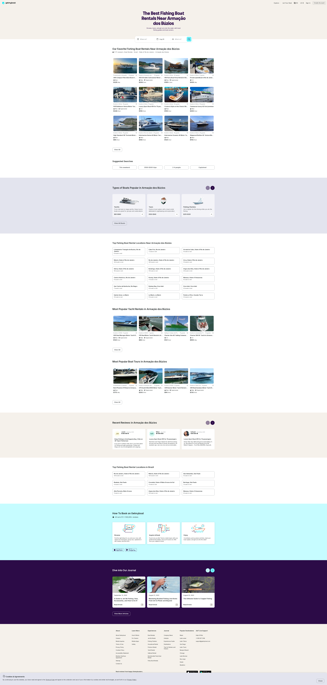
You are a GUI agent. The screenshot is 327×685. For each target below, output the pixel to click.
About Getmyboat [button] (121, 635)
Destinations (167, 644)
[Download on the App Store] (118, 550)
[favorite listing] (136, 75)
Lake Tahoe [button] (183, 641)
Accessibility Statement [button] (122, 653)
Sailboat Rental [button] (152, 653)
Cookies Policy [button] (120, 650)
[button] (287, 3)
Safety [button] (133, 644)
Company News (168, 635)
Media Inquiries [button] (120, 641)
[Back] (208, 188)
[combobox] (145, 39)
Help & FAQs (199, 635)
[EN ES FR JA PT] (296, 3)
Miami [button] (181, 635)
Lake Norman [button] (183, 656)
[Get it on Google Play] (131, 550)
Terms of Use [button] (50, 680)
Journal (166, 631)
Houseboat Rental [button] (153, 644)
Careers (118, 638)
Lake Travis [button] (183, 647)
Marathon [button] (182, 665)
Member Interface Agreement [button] (121, 656)
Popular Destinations (187, 631)
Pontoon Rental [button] (152, 647)
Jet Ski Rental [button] (151, 638)
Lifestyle (166, 638)
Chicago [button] (182, 653)
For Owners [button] (135, 638)
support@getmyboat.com (203, 641)
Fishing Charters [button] (152, 641)
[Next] (213, 188)
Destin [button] (181, 662)
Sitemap (118, 660)
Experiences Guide (169, 641)
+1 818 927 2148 (200, 638)
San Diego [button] (183, 644)
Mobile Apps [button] (135, 641)
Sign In (308, 3)
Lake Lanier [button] (183, 638)
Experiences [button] (152, 631)
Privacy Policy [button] (131, 680)
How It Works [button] (135, 635)
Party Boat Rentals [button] (153, 660)
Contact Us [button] (119, 663)
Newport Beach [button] (184, 650)
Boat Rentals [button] (151, 635)
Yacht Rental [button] (151, 650)
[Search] (189, 39)
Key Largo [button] (183, 659)
